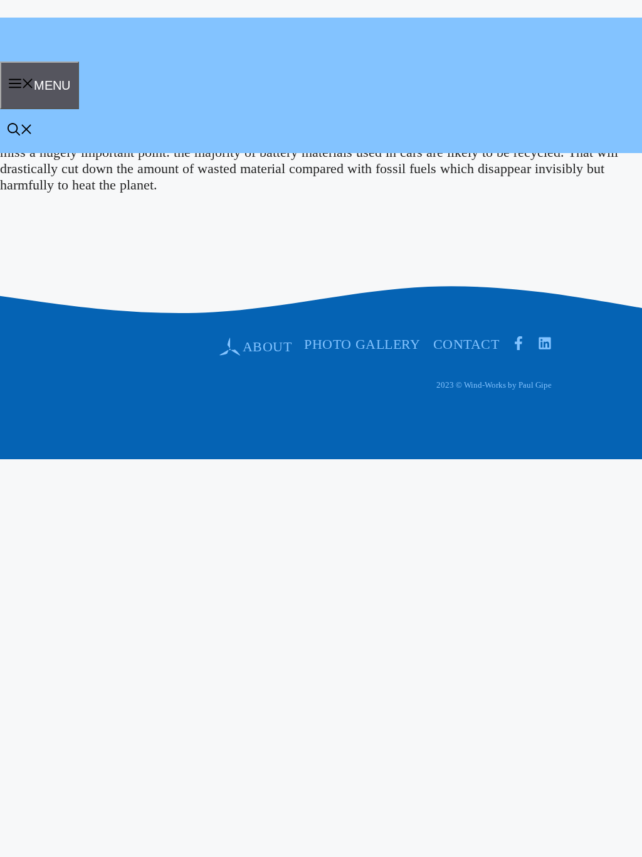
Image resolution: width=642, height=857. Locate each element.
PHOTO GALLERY (362, 344)
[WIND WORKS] (40, 57)
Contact (466, 344)
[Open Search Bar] (20, 131)
